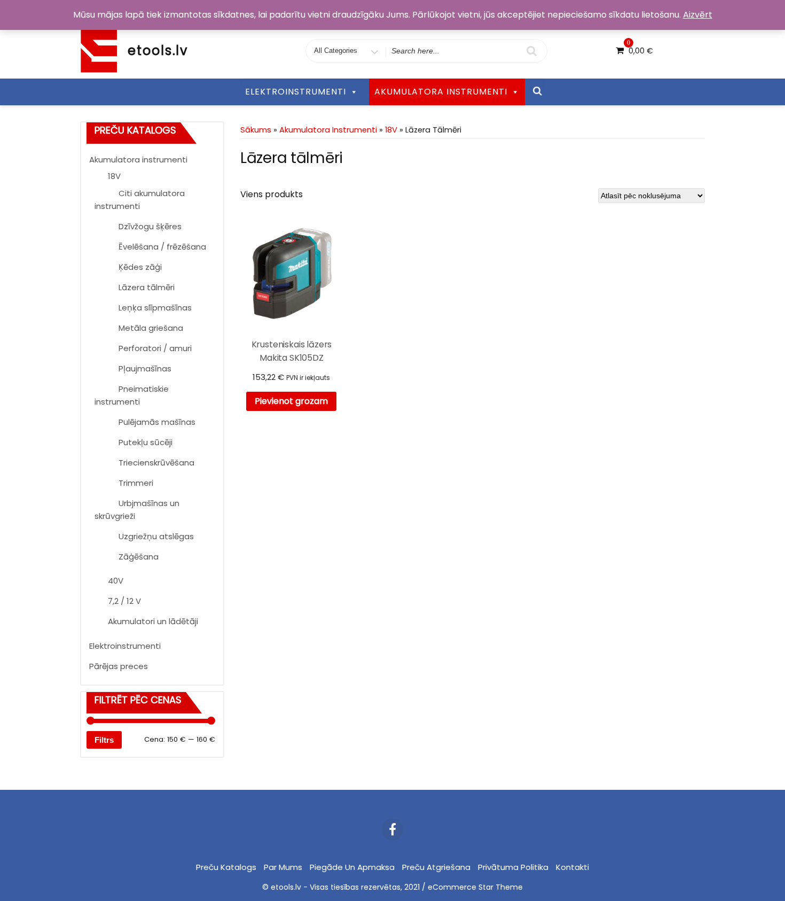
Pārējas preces (118, 666)
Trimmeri (136, 482)
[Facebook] (392, 829)
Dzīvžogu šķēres (150, 226)
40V (115, 580)
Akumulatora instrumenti (138, 159)
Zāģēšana (139, 556)
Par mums (283, 867)
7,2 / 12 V (124, 601)
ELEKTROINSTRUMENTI (295, 92)
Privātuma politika (513, 867)
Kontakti (572, 867)
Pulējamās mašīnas (157, 422)
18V (114, 176)
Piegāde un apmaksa (352, 867)
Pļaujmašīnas (145, 368)
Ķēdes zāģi (140, 267)
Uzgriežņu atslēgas (156, 536)
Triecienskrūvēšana (156, 462)
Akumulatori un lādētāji (153, 621)
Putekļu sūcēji (145, 442)
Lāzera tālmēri (147, 287)
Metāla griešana (151, 327)
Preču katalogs (226, 867)
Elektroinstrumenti (125, 645)
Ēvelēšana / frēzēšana (162, 246)
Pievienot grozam (291, 401)
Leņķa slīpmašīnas (155, 307)
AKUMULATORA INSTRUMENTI (440, 92)
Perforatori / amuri (155, 348)
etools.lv (158, 50)
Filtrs (104, 739)
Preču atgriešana (436, 867)
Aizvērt (697, 15)
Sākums (255, 130)
